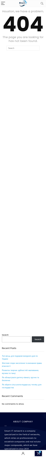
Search (5, 335)
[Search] (42, 3)
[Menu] (3, 3)
